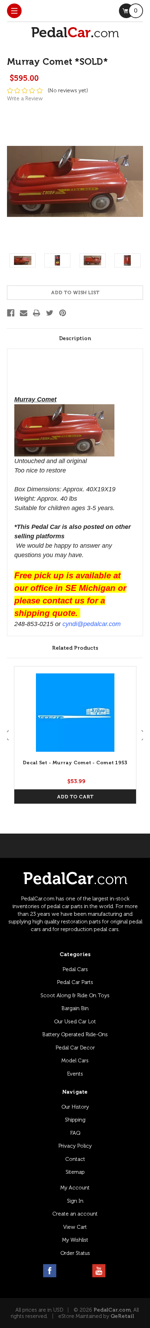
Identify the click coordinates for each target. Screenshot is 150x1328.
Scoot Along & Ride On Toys (75, 995)
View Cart (75, 1227)
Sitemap (75, 1172)
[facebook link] (50, 1271)
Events (75, 1074)
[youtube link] (99, 1271)
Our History (75, 1107)
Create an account (75, 1214)
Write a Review (25, 98)
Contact (75, 1159)
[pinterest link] (82, 1271)
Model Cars (75, 1060)
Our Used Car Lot (75, 1021)
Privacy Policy (75, 1146)
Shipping (75, 1120)
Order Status (75, 1253)
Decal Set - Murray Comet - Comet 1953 (75, 763)
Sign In (75, 1201)
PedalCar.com (112, 1310)
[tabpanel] (75, 735)
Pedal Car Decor (75, 1048)
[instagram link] (66, 1271)
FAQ (75, 1133)
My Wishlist (75, 1240)
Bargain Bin (75, 1008)
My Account (75, 1188)
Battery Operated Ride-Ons (75, 1034)
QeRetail (122, 1316)
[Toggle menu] (14, 10)
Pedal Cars (75, 969)
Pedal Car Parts (75, 982)
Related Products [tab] (75, 648)
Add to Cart (75, 797)
